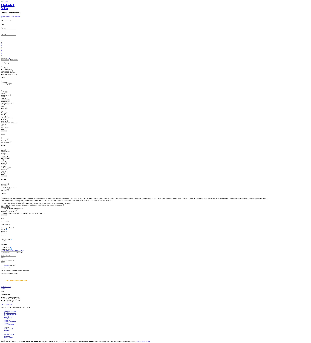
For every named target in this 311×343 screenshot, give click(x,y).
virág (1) (3, 126)
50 (4, 288)
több (2, 100)
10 (1, 288)
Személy (3, 229)
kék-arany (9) (4, 184)
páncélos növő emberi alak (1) (8, 122)
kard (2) (3, 150)
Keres (18, 252)
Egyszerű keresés (5, 250)
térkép (15, 273)
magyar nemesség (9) (6, 69)
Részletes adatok (5, 247)
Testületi (3, 231)
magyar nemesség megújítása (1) (9, 74)
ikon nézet (3, 273)
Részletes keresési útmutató (143, 341)
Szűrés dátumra (5, 59)
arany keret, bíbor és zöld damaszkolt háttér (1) (13, 202)
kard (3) (3, 96)
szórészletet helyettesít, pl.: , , (20, 341)
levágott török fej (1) (6, 118)
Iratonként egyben (5, 249)
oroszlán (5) (4, 92)
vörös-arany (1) (5, 190)
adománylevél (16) (6, 82)
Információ (17, 16)
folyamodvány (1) (5, 84)
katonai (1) (3, 140)
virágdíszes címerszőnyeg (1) (8, 211)
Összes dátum (13, 59)
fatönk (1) (3, 108)
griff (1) (3, 114)
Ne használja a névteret (7, 228)
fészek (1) (3, 113)
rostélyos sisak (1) (5, 142)
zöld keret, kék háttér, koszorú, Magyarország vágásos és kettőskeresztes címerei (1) (22, 213)
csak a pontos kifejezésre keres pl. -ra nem (82, 341)
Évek (9, 58)
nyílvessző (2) (4, 101)
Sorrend (3, 241)
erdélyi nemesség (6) (6, 71)
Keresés (3, 16)
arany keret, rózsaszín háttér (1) (9, 210)
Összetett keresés (14, 250)
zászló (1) (3, 173)
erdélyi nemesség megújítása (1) (9, 72)
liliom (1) (3, 163)
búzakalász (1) (4, 105)
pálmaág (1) (4, 166)
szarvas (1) (3, 124)
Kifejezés (21, 250)
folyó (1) (3, 111)
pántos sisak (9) (5, 139)
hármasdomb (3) (5, 95)
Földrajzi (3, 233)
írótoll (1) (3, 129)
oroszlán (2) (4, 153)
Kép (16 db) (4, 221)
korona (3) (3, 98)
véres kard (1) (4, 127)
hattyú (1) (3, 116)
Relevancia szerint (5, 239)
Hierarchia (7, 16)
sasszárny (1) (4, 169)
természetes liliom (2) (6, 103)
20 (3, 288)
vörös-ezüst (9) (5, 185)
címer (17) (3, 68)
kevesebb (7, 100)
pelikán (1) (3, 121)
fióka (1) (3, 109)
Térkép (12, 16)
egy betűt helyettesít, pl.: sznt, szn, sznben (53, 341)
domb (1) (3, 106)
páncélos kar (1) (5, 168)
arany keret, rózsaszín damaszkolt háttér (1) (12, 208)
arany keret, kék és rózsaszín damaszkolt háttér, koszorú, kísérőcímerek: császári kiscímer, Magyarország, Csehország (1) (32, 205)
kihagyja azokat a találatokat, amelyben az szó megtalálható (117, 341)
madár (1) (3, 119)
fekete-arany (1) (5, 189)
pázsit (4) (3, 93)
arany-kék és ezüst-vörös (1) (8, 187)
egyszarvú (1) (4, 156)
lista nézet (10, 273)
